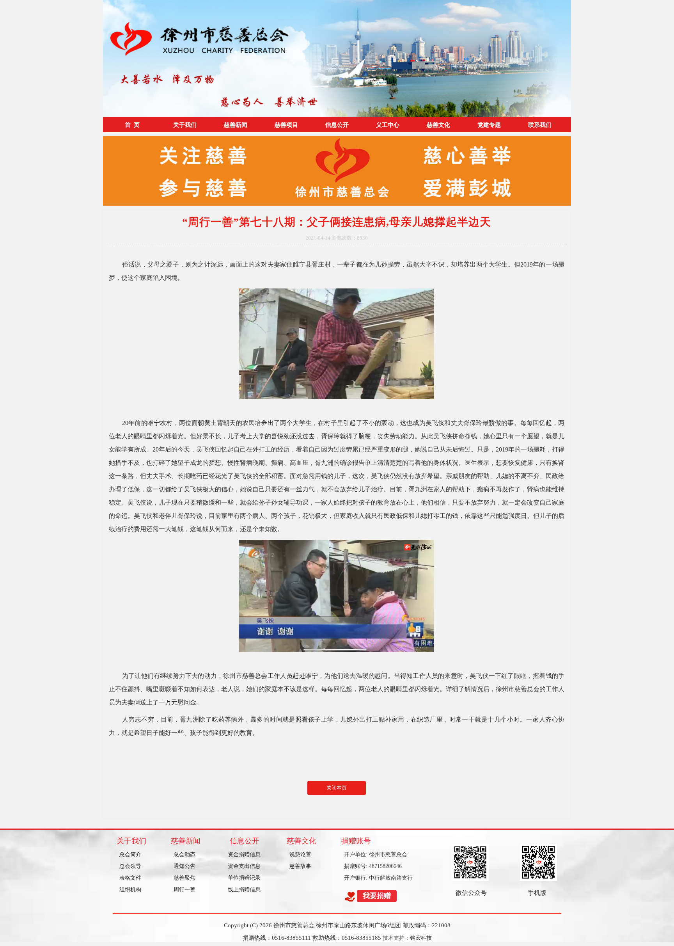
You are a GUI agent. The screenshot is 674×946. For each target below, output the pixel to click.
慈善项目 (286, 124)
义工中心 (387, 124)
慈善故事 (300, 866)
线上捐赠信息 (244, 890)
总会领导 (130, 866)
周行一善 (184, 890)
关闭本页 (336, 788)
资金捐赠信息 (244, 854)
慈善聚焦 (184, 878)
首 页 (132, 124)
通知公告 (184, 866)
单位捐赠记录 (244, 878)
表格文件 (130, 878)
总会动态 (184, 854)
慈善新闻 (235, 124)
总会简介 (130, 854)
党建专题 (489, 124)
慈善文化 (438, 124)
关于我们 (185, 124)
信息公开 (337, 124)
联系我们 (540, 124)
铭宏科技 (421, 938)
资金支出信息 (244, 866)
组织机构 (130, 890)
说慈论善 (300, 854)
